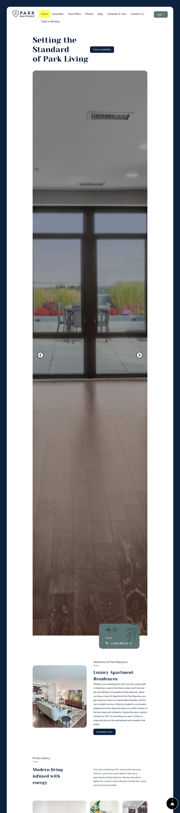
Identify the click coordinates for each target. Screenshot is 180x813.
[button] (161, 14)
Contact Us (137, 13)
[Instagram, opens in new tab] (114, 630)
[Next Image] (139, 355)
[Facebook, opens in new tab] (108, 630)
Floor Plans (74, 13)
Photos (89, 13)
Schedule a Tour (116, 13)
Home (44, 13)
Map (100, 13)
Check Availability (102, 49)
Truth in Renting (51, 21)
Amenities (58, 13)
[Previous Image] (40, 355)
